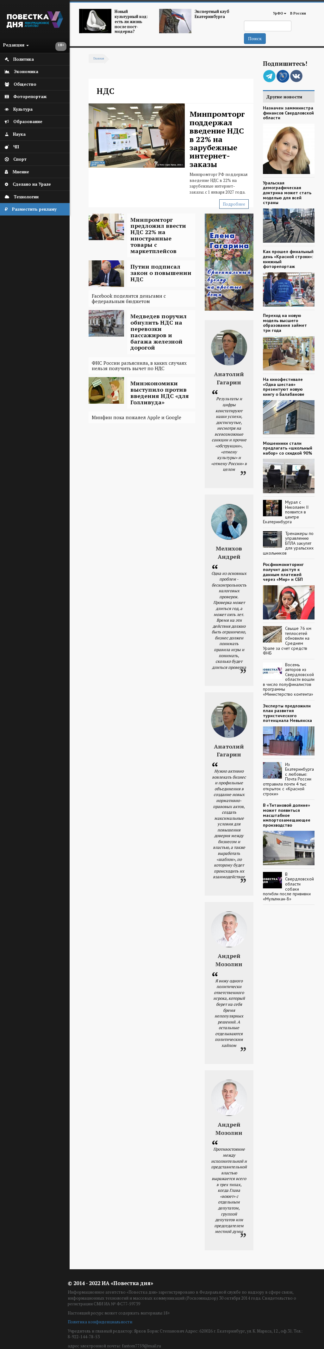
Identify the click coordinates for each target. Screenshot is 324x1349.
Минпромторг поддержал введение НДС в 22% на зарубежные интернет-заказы (217, 139)
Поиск (255, 38)
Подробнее (234, 204)
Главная (98, 58)
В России (298, 13)
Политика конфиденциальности (100, 1322)
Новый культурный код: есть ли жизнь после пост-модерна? (131, 21)
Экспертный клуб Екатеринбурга (212, 14)
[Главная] (35, 26)
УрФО (278, 13)
